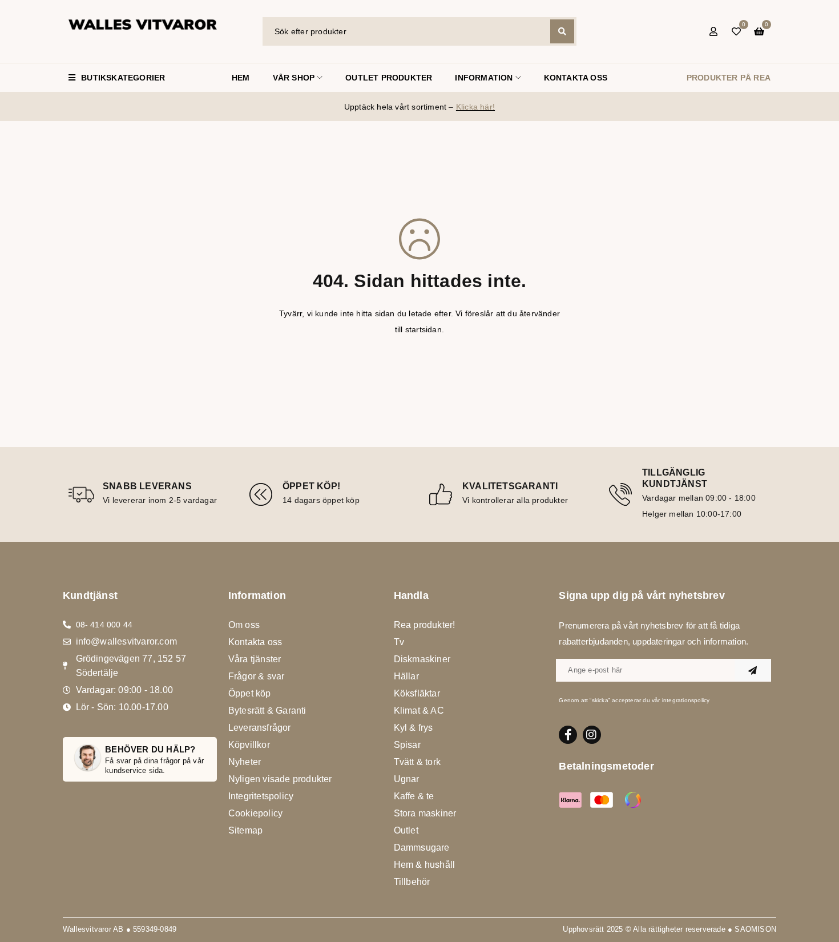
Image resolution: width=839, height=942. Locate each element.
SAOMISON (755, 929)
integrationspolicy (686, 700)
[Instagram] (592, 735)
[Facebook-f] (568, 735)
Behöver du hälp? (150, 749)
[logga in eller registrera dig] (713, 31)
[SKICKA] (753, 670)
